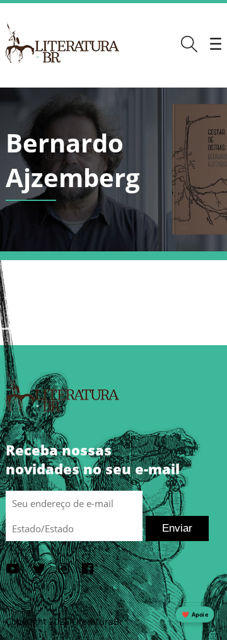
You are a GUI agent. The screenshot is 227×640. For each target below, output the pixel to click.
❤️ (195, 614)
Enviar (177, 528)
